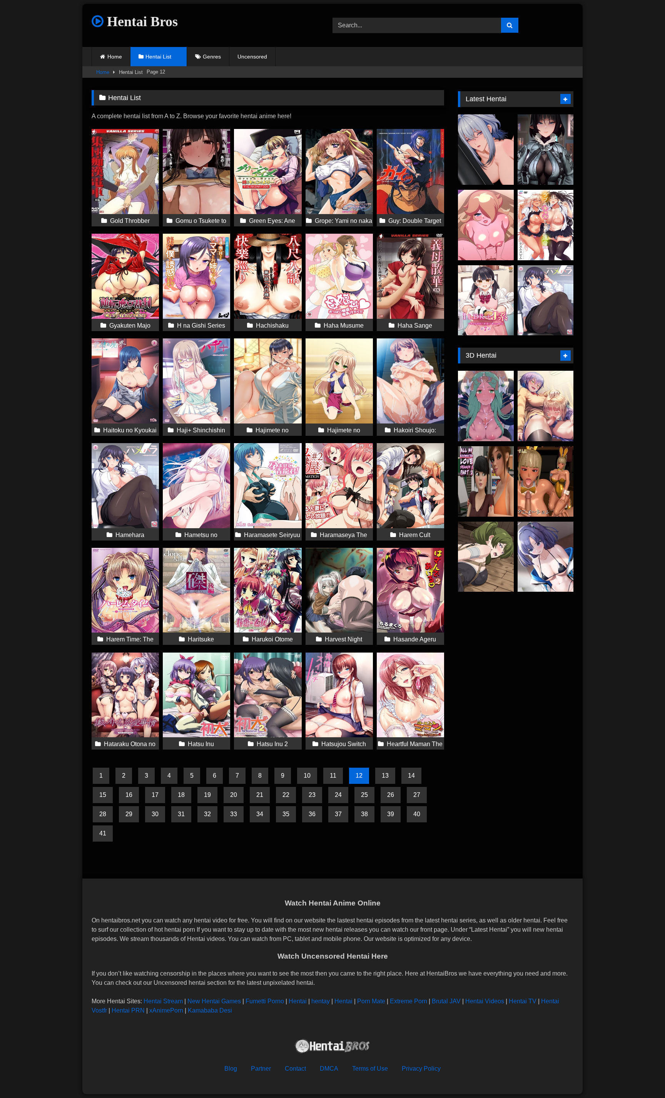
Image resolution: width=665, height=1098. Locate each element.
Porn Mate (371, 1001)
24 (338, 795)
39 (390, 814)
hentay (320, 1001)
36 (312, 814)
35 (285, 814)
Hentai (298, 1001)
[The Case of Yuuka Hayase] (545, 557)
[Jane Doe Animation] (545, 149)
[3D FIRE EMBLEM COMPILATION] (486, 406)
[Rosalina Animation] (486, 225)
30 (155, 814)
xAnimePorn (166, 1010)
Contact (295, 1068)
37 (338, 814)
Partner (261, 1068)
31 (181, 814)
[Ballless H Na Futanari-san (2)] (545, 406)
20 (233, 795)
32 (207, 814)
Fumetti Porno (265, 1001)
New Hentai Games (214, 1001)
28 (102, 814)
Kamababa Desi (210, 1010)
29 (128, 814)
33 (233, 814)
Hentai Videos (484, 1001)
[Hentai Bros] (332, 1047)
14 (411, 775)
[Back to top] (641, 1075)
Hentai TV (522, 1001)
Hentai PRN (128, 1010)
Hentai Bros (141, 21)
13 (385, 775)
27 (416, 795)
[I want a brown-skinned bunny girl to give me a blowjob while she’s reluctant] (545, 481)
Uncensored (252, 57)
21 (259, 795)
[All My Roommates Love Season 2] (486, 481)
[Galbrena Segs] (486, 149)
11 (333, 775)
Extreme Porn (408, 1001)
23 (312, 795)
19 (207, 795)
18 (181, 795)
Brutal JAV (446, 1001)
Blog (230, 1068)
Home (114, 57)
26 (390, 795)
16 (128, 795)
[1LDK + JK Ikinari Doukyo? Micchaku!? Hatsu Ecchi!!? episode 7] (486, 300)
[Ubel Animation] (486, 557)
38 (364, 814)
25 (364, 795)
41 (102, 833)
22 (285, 795)
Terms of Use (370, 1068)
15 (102, 795)
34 (259, 814)
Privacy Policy (421, 1068)
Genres (212, 57)
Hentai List (158, 57)
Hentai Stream (163, 1001)
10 (307, 775)
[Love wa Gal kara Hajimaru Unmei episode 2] (545, 225)
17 (155, 795)
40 (416, 814)
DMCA (329, 1068)
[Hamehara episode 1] (545, 300)
